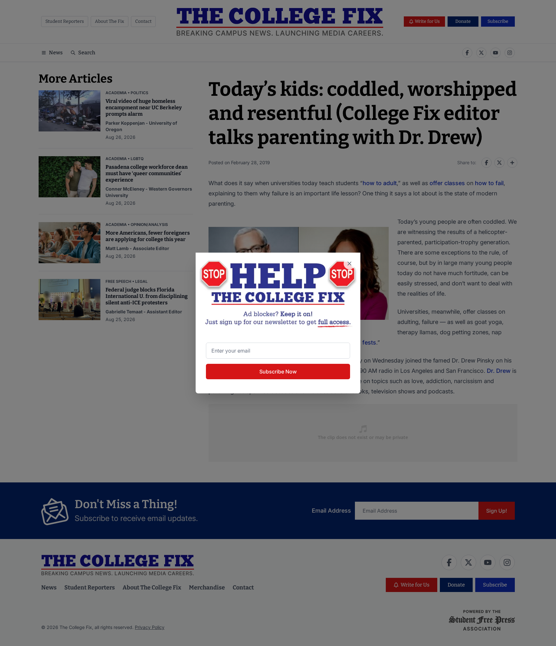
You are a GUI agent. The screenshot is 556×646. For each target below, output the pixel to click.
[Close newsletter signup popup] (349, 263)
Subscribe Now (278, 371)
